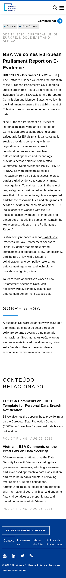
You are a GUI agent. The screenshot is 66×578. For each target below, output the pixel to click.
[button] (55, 7)
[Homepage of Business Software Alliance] (10, 7)
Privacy (11, 26)
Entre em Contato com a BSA (26, 530)
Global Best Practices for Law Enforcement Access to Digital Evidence (30, 242)
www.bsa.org (50, 322)
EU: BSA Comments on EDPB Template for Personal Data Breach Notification (32, 405)
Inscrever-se (23, 542)
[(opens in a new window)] (5, 556)
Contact (9, 540)
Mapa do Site (38, 542)
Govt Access (29, 26)
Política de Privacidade (54, 542)
